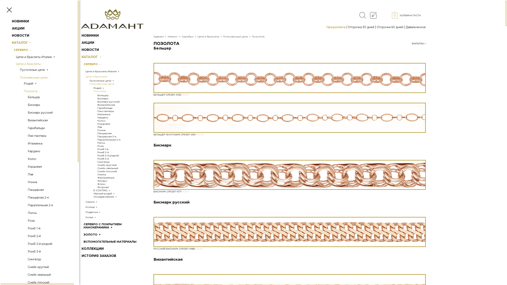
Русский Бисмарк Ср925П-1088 (178, 248)
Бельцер (34, 97)
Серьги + (92, 201)
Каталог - (92, 57)
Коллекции (93, 249)
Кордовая (35, 166)
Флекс (101, 183)
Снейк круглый (38, 267)
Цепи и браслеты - (98, 76)
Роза (31, 220)
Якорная (103, 187)
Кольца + (92, 206)
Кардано (34, 151)
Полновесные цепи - (103, 83)
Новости (20, 35)
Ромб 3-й (34, 251)
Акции (18, 28)
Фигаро (102, 180)
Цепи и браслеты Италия (36, 57)
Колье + (91, 217)
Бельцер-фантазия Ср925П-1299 (178, 134)
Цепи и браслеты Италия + (103, 71)
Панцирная (36, 189)
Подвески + (93, 212)
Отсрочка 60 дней (390, 27)
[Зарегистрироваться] (373, 15)
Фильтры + (419, 43)
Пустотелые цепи (34, 69)
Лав (30, 174)
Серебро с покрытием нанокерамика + (103, 225)
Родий (30, 83)
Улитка (101, 174)
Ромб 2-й (34, 236)
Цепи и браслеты (30, 64)
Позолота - (101, 91)
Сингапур (34, 259)
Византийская (38, 120)
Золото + (92, 234)
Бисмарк (34, 105)
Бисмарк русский (40, 112)
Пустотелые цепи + (102, 80)
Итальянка (35, 143)
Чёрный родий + (104, 193)
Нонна (32, 182)
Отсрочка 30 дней (361, 27)
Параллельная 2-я (40, 205)
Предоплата (336, 27)
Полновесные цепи (35, 77)
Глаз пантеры (37, 135)
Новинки (20, 21)
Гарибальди (36, 128)
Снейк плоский (107, 171)
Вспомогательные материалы (110, 241)
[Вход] (384, 15)
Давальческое (416, 27)
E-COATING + (102, 190)
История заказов (99, 256)
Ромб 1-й (34, 228)
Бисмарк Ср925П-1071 (171, 191)
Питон (32, 213)
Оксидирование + (105, 196)
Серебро (23, 50)
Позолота (32, 91)
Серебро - (92, 64)
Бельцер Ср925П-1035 (171, 94)
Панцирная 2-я (38, 197)
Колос (32, 159)
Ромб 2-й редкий (40, 243)
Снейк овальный (39, 274)
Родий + (99, 87)
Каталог (21, 43)
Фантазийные (105, 177)
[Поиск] (362, 15)
